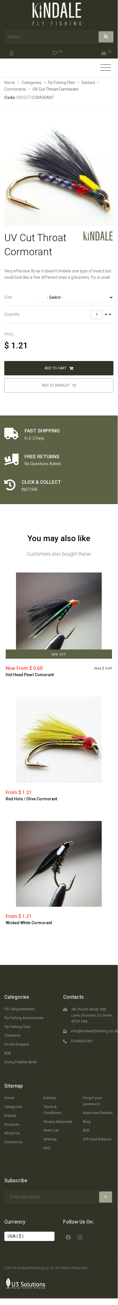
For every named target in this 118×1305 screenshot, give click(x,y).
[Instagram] (80, 1237)
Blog (87, 1121)
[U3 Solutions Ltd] (25, 1283)
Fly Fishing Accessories (23, 1018)
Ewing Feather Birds (20, 1062)
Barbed (88, 82)
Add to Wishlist (56, 385)
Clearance (12, 1035)
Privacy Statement (57, 1121)
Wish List (51, 1130)
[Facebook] (68, 1237)
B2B (7, 1053)
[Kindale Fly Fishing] (98, 235)
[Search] (106, 36)
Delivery (49, 1098)
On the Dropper (16, 1044)
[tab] (58, 297)
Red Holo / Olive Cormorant (31, 799)
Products (11, 1124)
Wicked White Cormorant (29, 922)
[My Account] (11, 52)
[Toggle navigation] (105, 68)
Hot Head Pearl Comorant (30, 674)
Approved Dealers (98, 1113)
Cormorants (15, 89)
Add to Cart (56, 368)
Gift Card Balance (97, 1139)
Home (9, 82)
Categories (31, 82)
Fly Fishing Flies (61, 82)
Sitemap (13, 1086)
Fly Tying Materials (19, 1009)
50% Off (58, 654)
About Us (12, 1133)
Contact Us (13, 1142)
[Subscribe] (105, 1197)
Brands (10, 1115)
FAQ (46, 1148)
